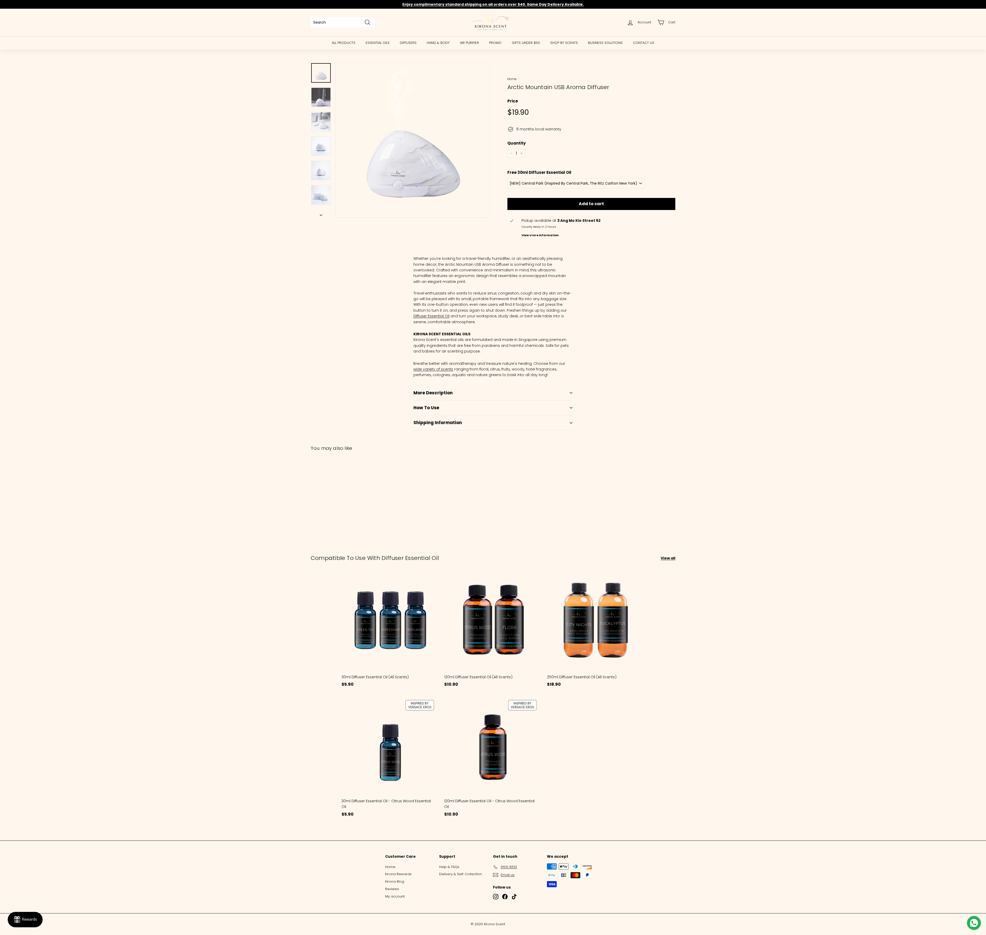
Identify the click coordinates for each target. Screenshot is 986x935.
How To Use (426, 408)
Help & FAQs (449, 866)
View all (668, 558)
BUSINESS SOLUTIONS (605, 42)
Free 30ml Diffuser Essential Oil (539, 172)
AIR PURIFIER (469, 42)
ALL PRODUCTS (343, 42)
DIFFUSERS (408, 42)
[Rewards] (25, 919)
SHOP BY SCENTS (564, 42)
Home (511, 79)
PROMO (495, 42)
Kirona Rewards (398, 874)
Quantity (516, 143)
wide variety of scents (433, 369)
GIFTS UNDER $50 (526, 42)
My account (395, 896)
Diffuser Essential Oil (431, 316)
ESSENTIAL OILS (378, 42)
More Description (433, 393)
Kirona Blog (394, 881)
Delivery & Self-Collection (460, 874)
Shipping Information (437, 422)
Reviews (392, 888)
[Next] (321, 213)
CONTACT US (643, 42)
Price (512, 101)
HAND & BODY (438, 42)
